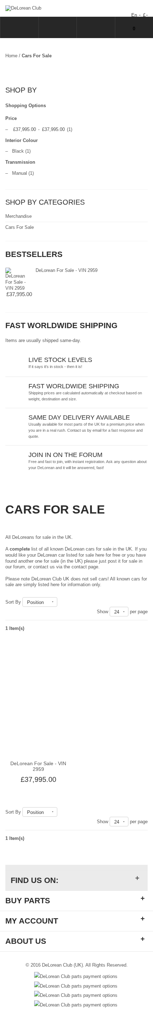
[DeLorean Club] (23, 8)
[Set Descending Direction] (60, 602)
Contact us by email (84, 430)
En (134, 15)
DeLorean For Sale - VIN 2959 (66, 270)
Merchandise (18, 216)
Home (11, 55)
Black (18, 151)
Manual (19, 173)
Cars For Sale (19, 227)
